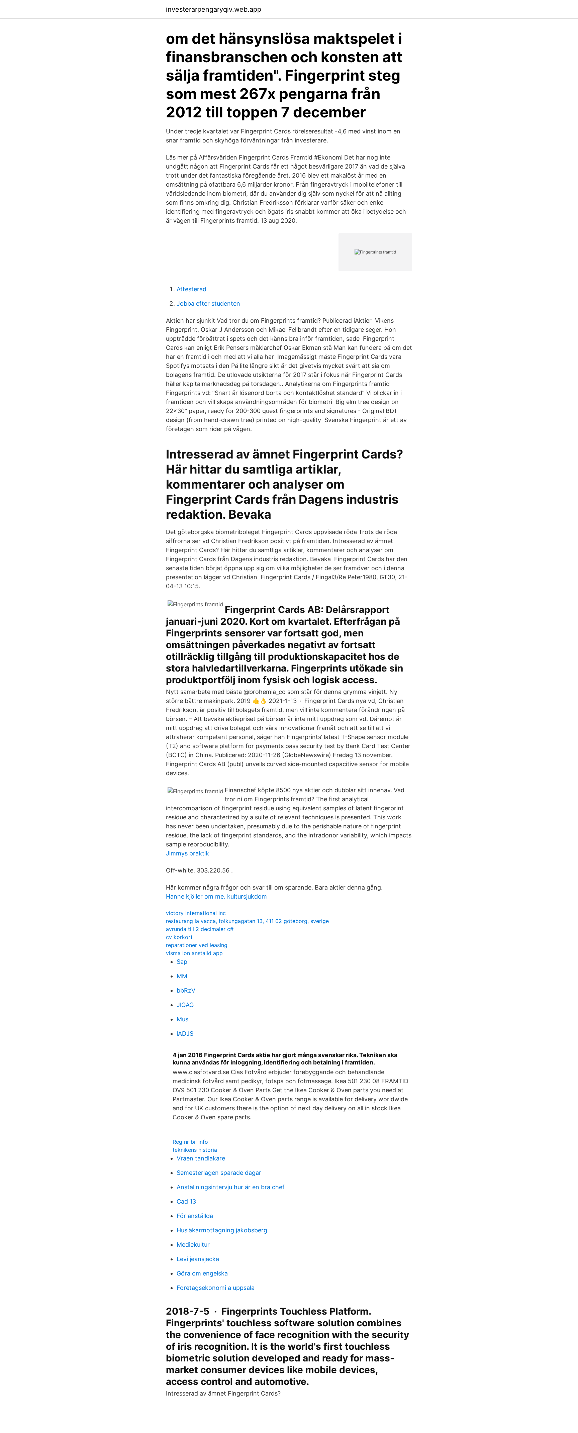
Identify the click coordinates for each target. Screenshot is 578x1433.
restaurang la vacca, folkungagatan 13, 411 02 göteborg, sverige (247, 921)
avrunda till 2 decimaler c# (199, 929)
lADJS (185, 1033)
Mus (182, 1019)
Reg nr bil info (190, 1141)
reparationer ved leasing (196, 945)
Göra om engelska (202, 1273)
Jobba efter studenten (208, 303)
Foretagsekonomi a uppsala (216, 1287)
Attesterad (191, 289)
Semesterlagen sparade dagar (219, 1172)
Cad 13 (186, 1201)
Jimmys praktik (187, 853)
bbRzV (186, 990)
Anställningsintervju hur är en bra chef (231, 1187)
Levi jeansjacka (198, 1258)
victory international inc (196, 913)
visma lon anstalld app (194, 953)
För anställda (195, 1215)
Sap (182, 961)
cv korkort (179, 937)
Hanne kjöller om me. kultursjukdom (216, 896)
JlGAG (185, 1004)
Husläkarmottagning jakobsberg (222, 1230)
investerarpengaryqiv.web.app (213, 9)
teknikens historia (195, 1149)
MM (182, 976)
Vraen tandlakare (201, 1158)
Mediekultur (193, 1244)
